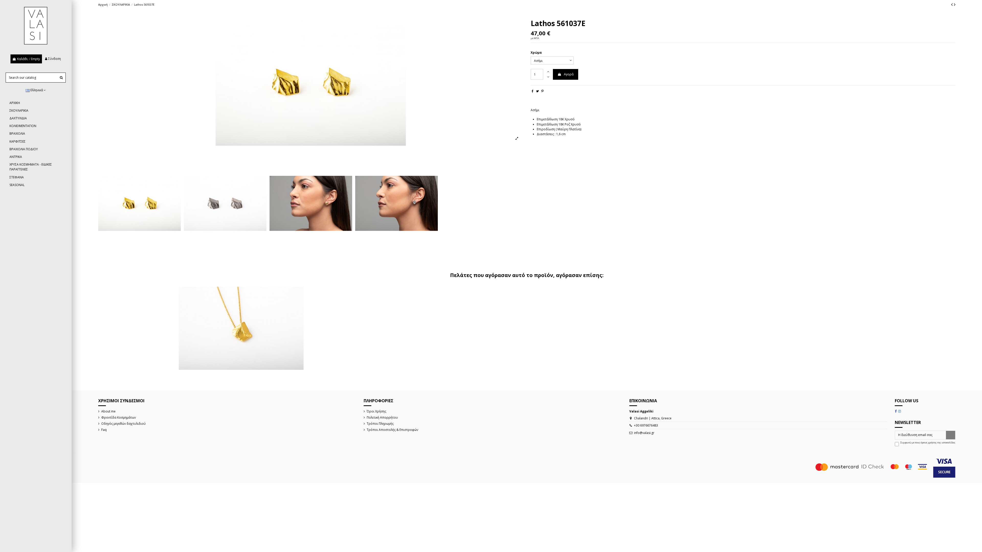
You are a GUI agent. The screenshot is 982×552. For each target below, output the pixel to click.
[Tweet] (537, 91)
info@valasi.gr (644, 433)
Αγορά (569, 74)
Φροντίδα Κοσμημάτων (118, 417)
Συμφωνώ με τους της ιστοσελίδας (927, 442)
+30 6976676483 (646, 425)
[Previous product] (952, 4)
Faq (104, 430)
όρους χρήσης (929, 442)
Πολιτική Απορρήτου (382, 417)
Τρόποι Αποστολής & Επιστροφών (392, 430)
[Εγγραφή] (950, 435)
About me (108, 411)
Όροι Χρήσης (376, 411)
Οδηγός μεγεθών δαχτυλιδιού (123, 423)
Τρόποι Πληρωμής (380, 423)
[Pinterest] (542, 91)
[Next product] (954, 4)
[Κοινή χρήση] (532, 91)
